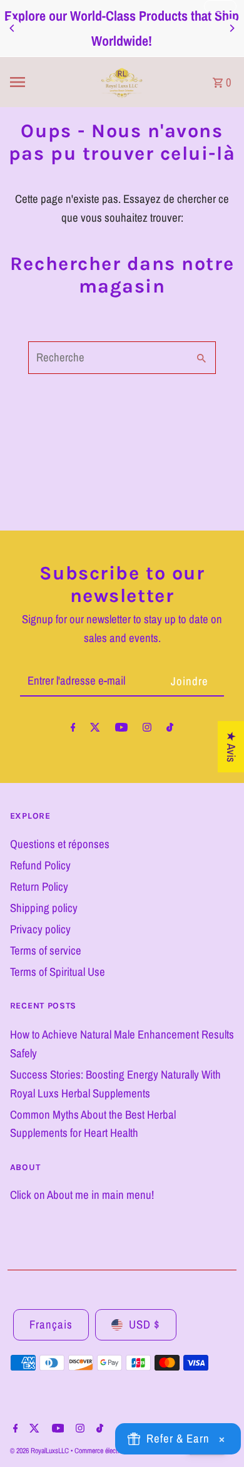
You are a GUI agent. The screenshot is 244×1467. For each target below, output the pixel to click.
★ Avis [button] (231, 746)
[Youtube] (121, 729)
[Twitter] (95, 729)
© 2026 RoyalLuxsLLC (40, 1451)
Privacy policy (40, 929)
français (51, 1324)
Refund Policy (40, 865)
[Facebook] (73, 729)
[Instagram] (147, 729)
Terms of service (45, 950)
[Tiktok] (169, 729)
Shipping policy (44, 908)
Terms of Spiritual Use (57, 972)
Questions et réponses (59, 844)
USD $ (144, 1324)
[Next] (231, 28)
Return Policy (39, 886)
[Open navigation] (44, 82)
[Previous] (12, 28)
